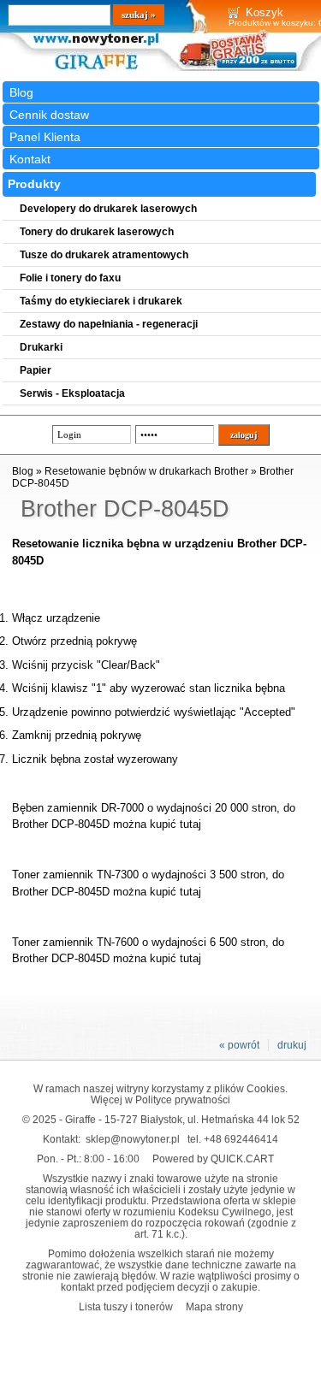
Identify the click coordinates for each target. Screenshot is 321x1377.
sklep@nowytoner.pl (133, 1138)
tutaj (190, 824)
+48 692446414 (241, 1138)
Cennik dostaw (49, 114)
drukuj (291, 1045)
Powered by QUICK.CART (213, 1158)
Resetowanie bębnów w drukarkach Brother (146, 471)
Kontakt (30, 159)
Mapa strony (214, 1306)
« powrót (239, 1045)
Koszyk (264, 12)
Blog (21, 92)
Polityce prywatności (182, 1099)
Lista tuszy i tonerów (126, 1306)
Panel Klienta (44, 137)
